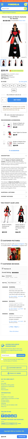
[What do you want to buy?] (2, 4)
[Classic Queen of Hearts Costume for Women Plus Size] (20, 214)
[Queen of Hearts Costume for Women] (7, 214)
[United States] (2, 416)
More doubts (4, 389)
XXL (24, 85)
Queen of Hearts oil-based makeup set (19, 124)
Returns (3, 388)
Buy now (17, 100)
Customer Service (15, 368)
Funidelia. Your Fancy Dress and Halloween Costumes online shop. (13, 4)
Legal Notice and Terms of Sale (10, 398)
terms (9, 361)
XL (19, 85)
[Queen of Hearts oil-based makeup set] (9, 125)
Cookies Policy (5, 401)
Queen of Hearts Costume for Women (6, 226)
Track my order (15, 373)
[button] (25, 42)
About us (3, 406)
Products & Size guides (7, 385)
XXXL (14, 90)
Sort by (4, 282)
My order (3, 383)
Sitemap (3, 403)
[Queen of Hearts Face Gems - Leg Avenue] (9, 144)
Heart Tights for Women (20, 132)
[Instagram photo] (14, 254)
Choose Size (21, 436)
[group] (3, 62)
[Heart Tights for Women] (9, 135)
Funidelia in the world (7, 397)
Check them (22, 20)
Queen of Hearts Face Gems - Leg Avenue (19, 142)
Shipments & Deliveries (7, 386)
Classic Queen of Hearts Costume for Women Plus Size (20, 227)
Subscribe (20, 355)
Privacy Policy (5, 400)
